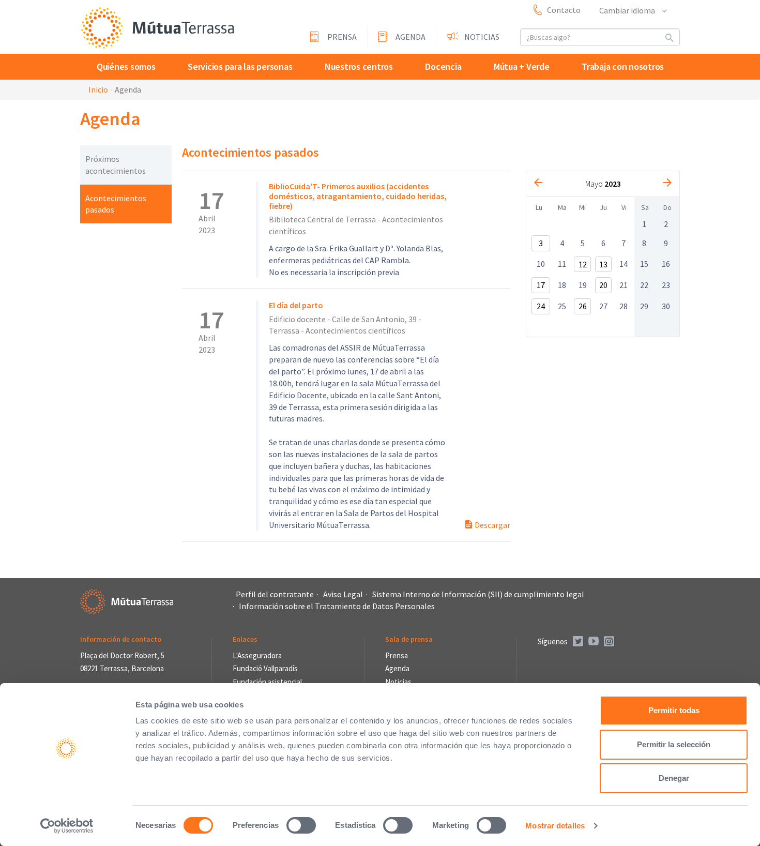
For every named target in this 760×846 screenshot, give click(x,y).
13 (603, 264)
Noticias (481, 37)
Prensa (342, 37)
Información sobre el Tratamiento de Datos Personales (337, 606)
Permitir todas (674, 710)
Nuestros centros (359, 66)
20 (603, 285)
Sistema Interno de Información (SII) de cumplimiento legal (478, 594)
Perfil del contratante (275, 594)
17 (541, 285)
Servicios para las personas (240, 66)
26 (583, 306)
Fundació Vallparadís (265, 668)
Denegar (674, 778)
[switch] (301, 825)
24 (541, 306)
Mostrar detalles (555, 825)
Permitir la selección (673, 744)
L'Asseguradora (257, 655)
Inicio (98, 89)
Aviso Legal (343, 594)
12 (583, 264)
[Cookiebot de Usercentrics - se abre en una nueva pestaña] (67, 826)
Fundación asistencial (267, 682)
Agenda (410, 37)
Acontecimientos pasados (115, 204)
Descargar (491, 525)
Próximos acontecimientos (115, 165)
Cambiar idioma (628, 10)
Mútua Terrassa (157, 27)
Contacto (564, 10)
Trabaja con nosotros (623, 66)
